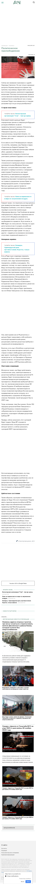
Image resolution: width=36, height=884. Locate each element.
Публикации (4, 45)
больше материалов (9, 827)
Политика (11, 45)
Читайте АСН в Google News (18, 583)
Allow (28, 881)
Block (22, 881)
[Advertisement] (18, 23)
